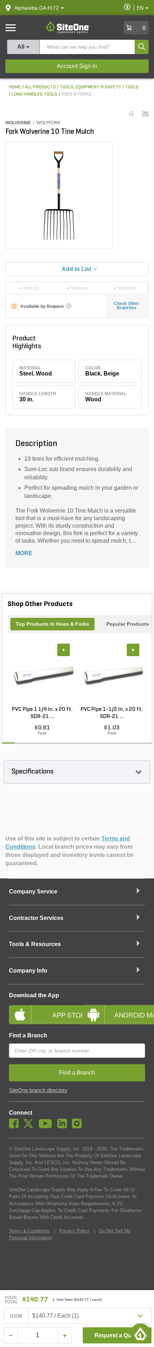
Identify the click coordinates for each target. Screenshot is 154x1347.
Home (15, 87)
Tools (132, 87)
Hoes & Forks (76, 94)
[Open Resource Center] (140, 1333)
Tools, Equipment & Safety (90, 87)
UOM (16, 1316)
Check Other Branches (126, 305)
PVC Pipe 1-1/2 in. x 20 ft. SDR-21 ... (112, 713)
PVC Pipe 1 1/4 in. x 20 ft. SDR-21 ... (42, 713)
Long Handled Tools (34, 94)
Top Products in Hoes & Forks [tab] (52, 624)
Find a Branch (28, 1035)
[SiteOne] (67, 31)
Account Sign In (77, 66)
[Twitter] (30, 1126)
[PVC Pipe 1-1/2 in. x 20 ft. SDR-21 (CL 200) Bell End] (112, 675)
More (24, 553)
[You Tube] (47, 1126)
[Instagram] (78, 1126)
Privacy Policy (74, 1231)
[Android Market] (113, 1009)
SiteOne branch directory (38, 1090)
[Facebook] (15, 1126)
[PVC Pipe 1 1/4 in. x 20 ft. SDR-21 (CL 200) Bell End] (42, 675)
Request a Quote (117, 1335)
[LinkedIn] (64, 1126)
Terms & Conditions (29, 1231)
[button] (36, 8)
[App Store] (40, 1009)
